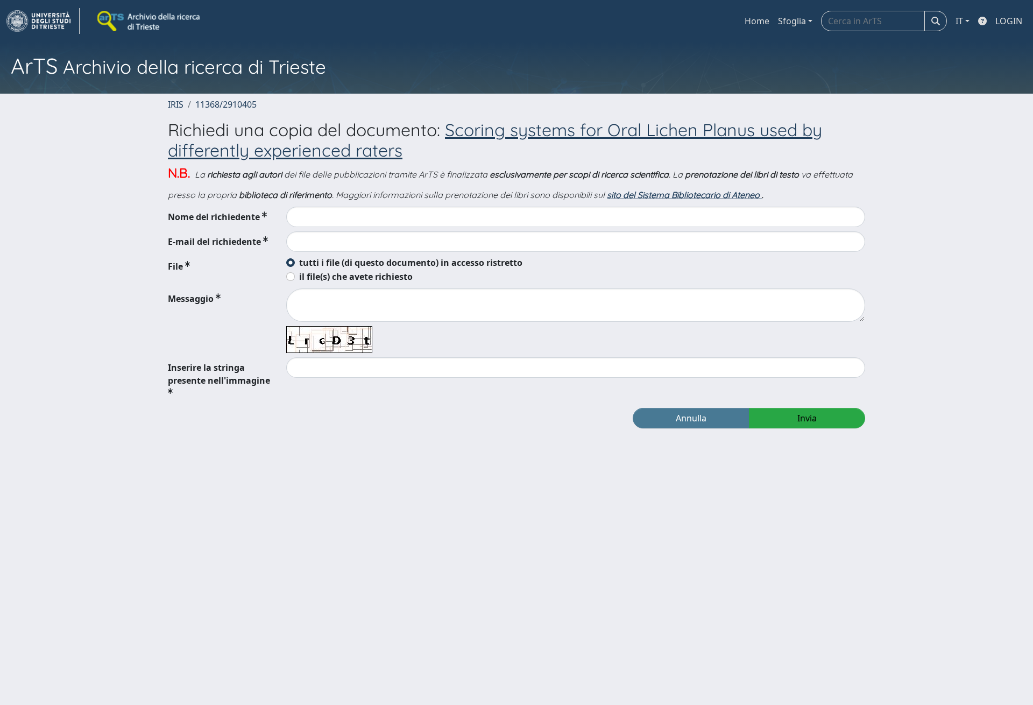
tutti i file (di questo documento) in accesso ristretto (410, 263)
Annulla (691, 418)
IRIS (175, 104)
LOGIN (1008, 21)
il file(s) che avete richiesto (356, 277)
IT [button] (959, 21)
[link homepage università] (149, 21)
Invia (807, 418)
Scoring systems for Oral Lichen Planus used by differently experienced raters (495, 140)
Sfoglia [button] (792, 21)
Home (757, 21)
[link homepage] (43, 21)
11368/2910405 (226, 104)
